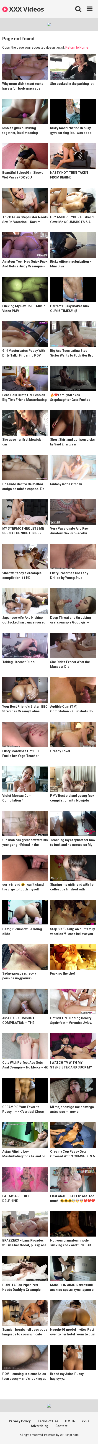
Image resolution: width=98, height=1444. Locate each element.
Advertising (39, 1426)
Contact (61, 1426)
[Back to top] (89, 1434)
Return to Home (76, 47)
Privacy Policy (20, 1421)
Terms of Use (48, 1421)
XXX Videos (26, 9)
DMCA (70, 1421)
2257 (85, 1421)
